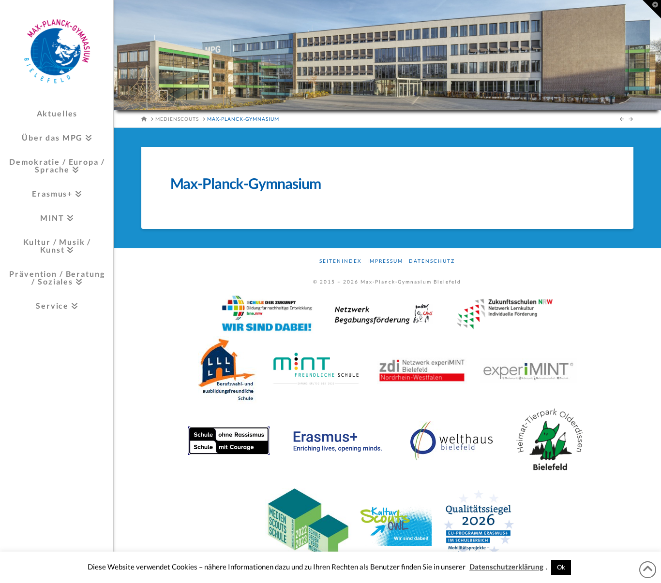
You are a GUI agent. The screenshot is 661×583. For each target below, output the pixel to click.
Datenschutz (432, 261)
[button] (652, 9)
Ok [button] (561, 567)
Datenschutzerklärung (506, 566)
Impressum (385, 261)
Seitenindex (340, 261)
